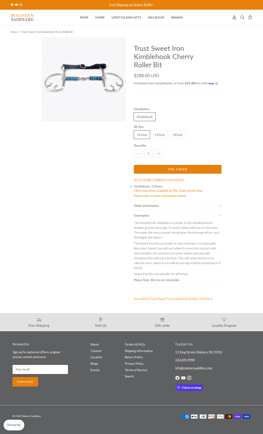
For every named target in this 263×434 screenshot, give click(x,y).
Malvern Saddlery (30, 416)
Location (96, 357)
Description (142, 215)
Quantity (140, 145)
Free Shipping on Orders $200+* (131, 5)
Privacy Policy (134, 363)
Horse (100, 17)
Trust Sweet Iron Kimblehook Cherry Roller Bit (47, 31)
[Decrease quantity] (138, 153)
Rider (84, 17)
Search (129, 376)
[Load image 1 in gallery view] (84, 79)
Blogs (94, 363)
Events (95, 370)
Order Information (146, 206)
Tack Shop (157, 299)
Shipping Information (139, 351)
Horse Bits (141, 299)
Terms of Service (136, 370)
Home (14, 31)
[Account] (234, 17)
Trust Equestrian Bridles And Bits (188, 299)
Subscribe (25, 381)
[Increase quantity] (159, 153)
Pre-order (177, 169)
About (95, 344)
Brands (177, 17)
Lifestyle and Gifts (126, 17)
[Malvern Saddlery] (22, 17)
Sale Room (156, 17)
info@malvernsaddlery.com (193, 368)
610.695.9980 (185, 360)
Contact (96, 351)
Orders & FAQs (135, 344)
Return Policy (134, 357)
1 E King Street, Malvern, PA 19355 (198, 352)
